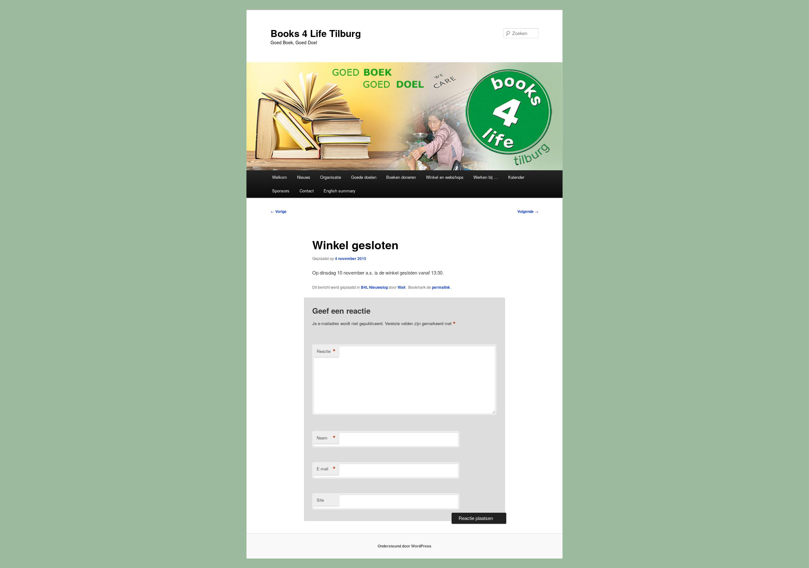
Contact (307, 191)
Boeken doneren (401, 177)
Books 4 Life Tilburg (316, 33)
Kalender (516, 177)
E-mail (326, 469)
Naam (326, 438)
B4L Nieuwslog (374, 287)
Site (320, 500)
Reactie (326, 351)
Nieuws (303, 177)
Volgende (527, 211)
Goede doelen (363, 177)
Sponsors (280, 191)
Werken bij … (485, 177)
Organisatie (330, 177)
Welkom (279, 177)
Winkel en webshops (445, 177)
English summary (340, 191)
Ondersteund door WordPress (404, 546)
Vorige (279, 211)
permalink (441, 287)
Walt (402, 287)
